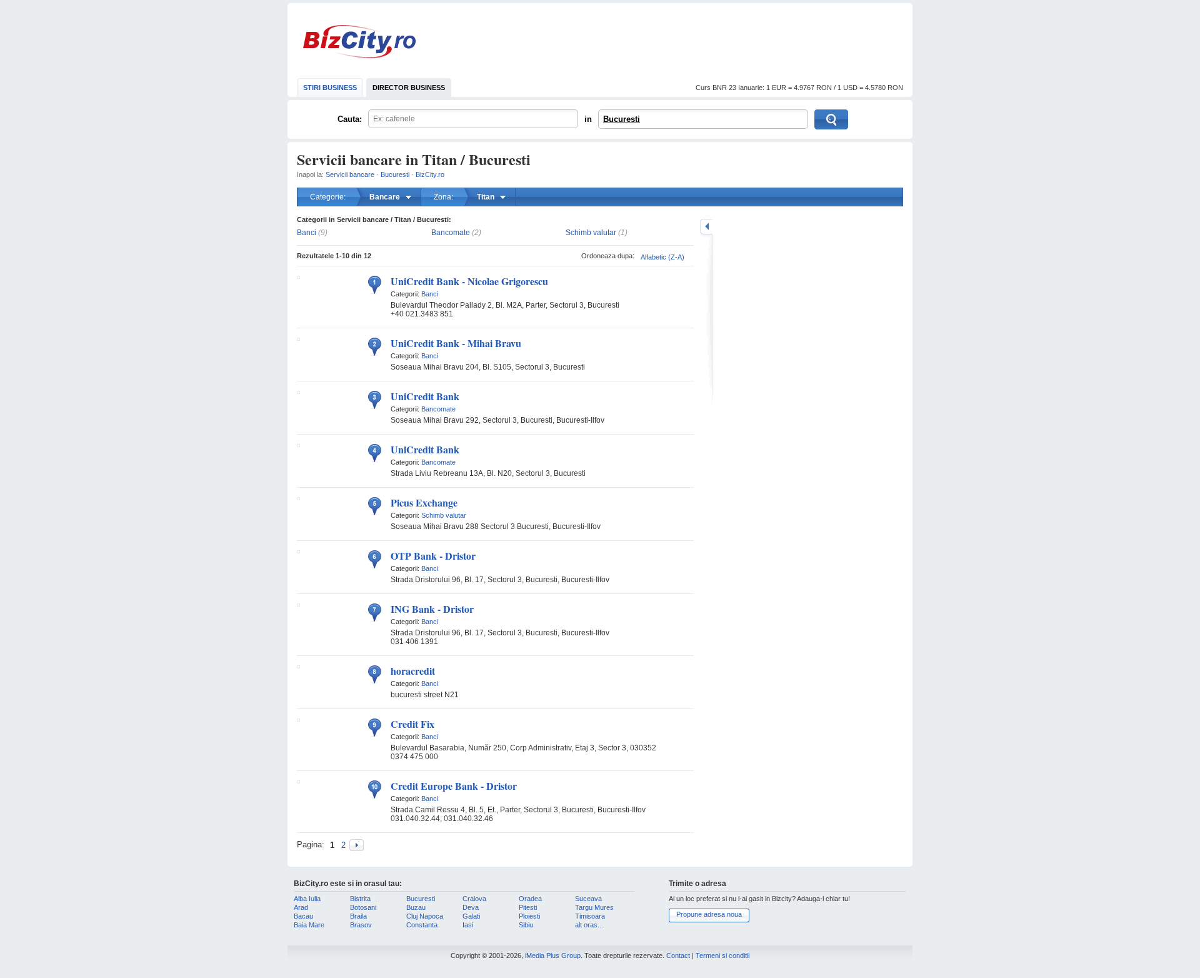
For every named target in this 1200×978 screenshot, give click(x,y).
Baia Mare (309, 925)
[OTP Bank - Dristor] (298, 551)
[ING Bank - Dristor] (298, 604)
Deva (470, 907)
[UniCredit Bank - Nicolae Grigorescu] (298, 276)
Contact (678, 955)
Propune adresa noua (709, 914)
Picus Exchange (424, 502)
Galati (471, 916)
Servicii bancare (350, 174)
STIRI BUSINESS (330, 87)
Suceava (588, 898)
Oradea (530, 898)
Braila (358, 916)
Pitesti (528, 907)
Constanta (422, 925)
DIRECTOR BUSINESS (408, 87)
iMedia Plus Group (553, 955)
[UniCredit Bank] (298, 391)
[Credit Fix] (298, 719)
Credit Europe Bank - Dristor (454, 786)
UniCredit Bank (425, 396)
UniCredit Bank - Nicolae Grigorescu (469, 281)
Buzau (416, 907)
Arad (301, 907)
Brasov (361, 925)
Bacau (303, 916)
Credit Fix (412, 724)
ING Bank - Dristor (432, 609)
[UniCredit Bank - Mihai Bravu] (298, 338)
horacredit (413, 670)
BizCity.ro (359, 41)
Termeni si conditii (722, 955)
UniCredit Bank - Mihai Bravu (456, 343)
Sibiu (526, 925)
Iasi (467, 925)
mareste (706, 226)
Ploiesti (529, 916)
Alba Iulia (307, 898)
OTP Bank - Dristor (433, 555)
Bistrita (360, 898)
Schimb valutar (591, 232)
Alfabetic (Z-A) (662, 257)
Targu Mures (594, 907)
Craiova (474, 898)
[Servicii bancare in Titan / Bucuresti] (356, 845)
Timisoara (590, 916)
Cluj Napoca (424, 916)
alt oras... (589, 925)
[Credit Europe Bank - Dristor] (298, 781)
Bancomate (450, 232)
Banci (306, 232)
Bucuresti (621, 119)
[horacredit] (298, 666)
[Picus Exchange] (298, 497)
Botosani (363, 907)
